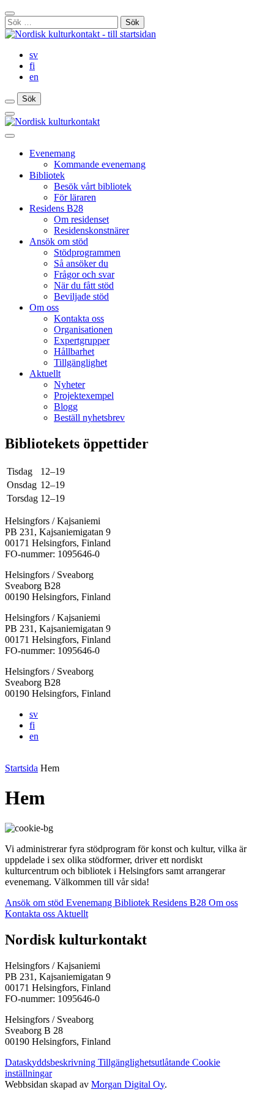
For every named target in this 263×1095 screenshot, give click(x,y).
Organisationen (83, 329)
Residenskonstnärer (91, 230)
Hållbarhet (74, 351)
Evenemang (52, 153)
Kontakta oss (79, 318)
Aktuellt (45, 373)
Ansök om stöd (58, 241)
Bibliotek (47, 175)
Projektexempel (84, 395)
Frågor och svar (84, 274)
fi (32, 66)
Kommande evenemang (100, 164)
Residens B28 (56, 208)
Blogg (66, 406)
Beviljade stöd (81, 296)
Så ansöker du (81, 263)
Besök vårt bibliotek (93, 186)
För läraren (75, 197)
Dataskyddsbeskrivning (51, 1062)
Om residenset (81, 219)
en (34, 77)
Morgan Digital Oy (128, 1084)
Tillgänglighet (80, 362)
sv (33, 55)
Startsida (21, 768)
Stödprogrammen (87, 252)
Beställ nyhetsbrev (89, 417)
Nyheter (69, 384)
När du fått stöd (84, 285)
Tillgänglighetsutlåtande (145, 1062)
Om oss (44, 307)
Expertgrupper (81, 340)
